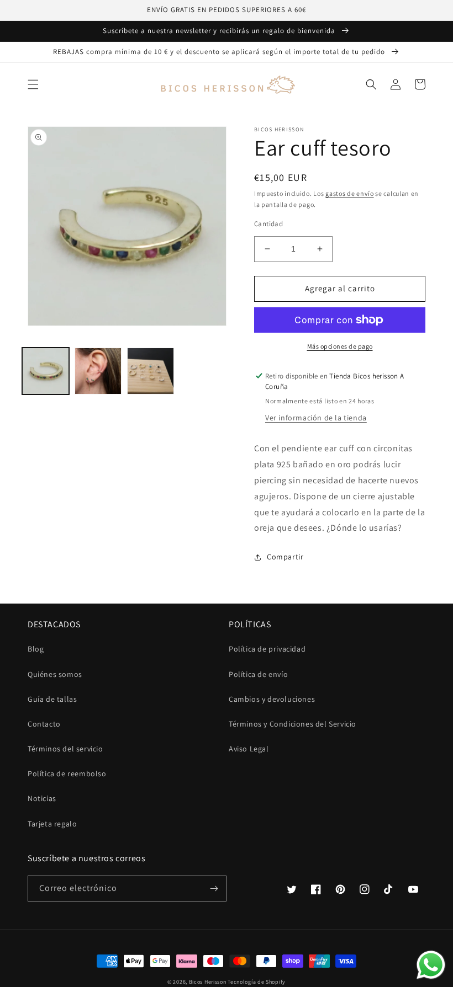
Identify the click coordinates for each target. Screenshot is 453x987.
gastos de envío (349, 193)
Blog (36, 649)
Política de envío (258, 674)
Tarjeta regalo (52, 824)
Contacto (44, 724)
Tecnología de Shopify (257, 981)
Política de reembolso (67, 773)
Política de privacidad (267, 649)
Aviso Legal (249, 749)
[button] (33, 84)
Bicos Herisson (208, 981)
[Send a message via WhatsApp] (430, 964)
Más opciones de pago (340, 346)
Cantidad (268, 223)
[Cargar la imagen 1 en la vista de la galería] (45, 371)
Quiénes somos (55, 674)
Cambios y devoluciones (272, 699)
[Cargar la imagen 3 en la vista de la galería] (150, 371)
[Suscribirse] (214, 888)
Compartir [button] (285, 557)
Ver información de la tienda (316, 418)
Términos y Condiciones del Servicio (292, 724)
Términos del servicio (65, 749)
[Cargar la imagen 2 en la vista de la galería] (98, 371)
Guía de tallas (52, 699)
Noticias (42, 798)
